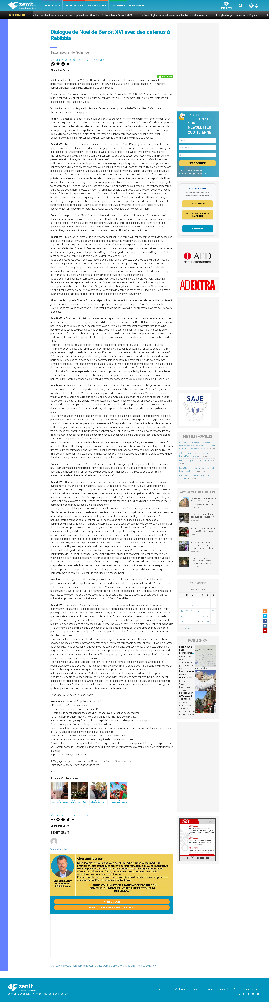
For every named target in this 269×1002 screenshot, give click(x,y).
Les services (199, 989)
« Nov (181, 628)
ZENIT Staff (84, 60)
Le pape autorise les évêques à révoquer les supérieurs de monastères (202, 561)
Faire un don (136, 5)
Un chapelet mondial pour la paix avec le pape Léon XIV (203, 515)
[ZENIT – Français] (25, 5)
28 (192, 622)
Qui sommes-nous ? (167, 989)
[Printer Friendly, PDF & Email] (165, 76)
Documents (118, 5)
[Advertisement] (112, 938)
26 (182, 622)
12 (182, 611)
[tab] (189, 821)
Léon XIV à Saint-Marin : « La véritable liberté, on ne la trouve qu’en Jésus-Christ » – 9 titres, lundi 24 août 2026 (197, 446)
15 (197, 611)
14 (192, 611)
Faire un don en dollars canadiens (112, 907)
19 (182, 616)
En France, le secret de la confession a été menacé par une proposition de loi (202, 545)
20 (187, 616)
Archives (99, 60)
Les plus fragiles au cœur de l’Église (185, 15)
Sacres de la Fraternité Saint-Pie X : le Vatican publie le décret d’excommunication (203, 501)
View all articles (59, 849)
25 (213, 616)
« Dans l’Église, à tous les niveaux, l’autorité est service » (123, 15)
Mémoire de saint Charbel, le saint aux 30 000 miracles (203, 529)
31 (208, 622)
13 (187, 611)
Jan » (187, 628)
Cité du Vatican (74, 5)
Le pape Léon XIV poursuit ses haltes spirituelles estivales (186, 699)
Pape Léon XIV (53, 5)
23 (203, 616)
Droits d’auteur (234, 989)
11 (213, 606)
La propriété (185, 989)
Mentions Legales (216, 989)
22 (197, 616)
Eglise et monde (97, 5)
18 (213, 611)
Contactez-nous (250, 989)
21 (192, 616)
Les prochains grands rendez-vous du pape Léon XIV (186, 677)
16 (203, 611)
